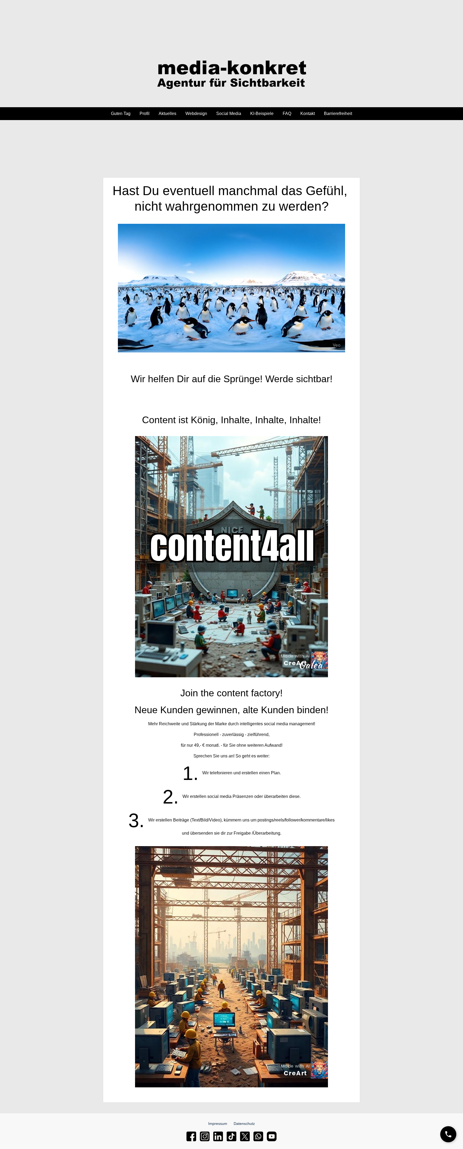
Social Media (228, 113)
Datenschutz (244, 1123)
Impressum (217, 1123)
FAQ (287, 113)
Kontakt (307, 113)
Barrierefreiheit (338, 113)
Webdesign (196, 113)
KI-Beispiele (262, 113)
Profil (145, 113)
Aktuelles (167, 113)
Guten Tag (120, 113)
